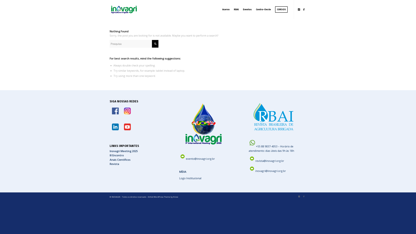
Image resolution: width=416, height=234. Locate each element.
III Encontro (117, 155)
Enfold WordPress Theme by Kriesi (163, 197)
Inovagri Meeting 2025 (124, 151)
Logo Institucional (190, 178)
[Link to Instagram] (299, 9)
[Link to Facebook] (303, 9)
